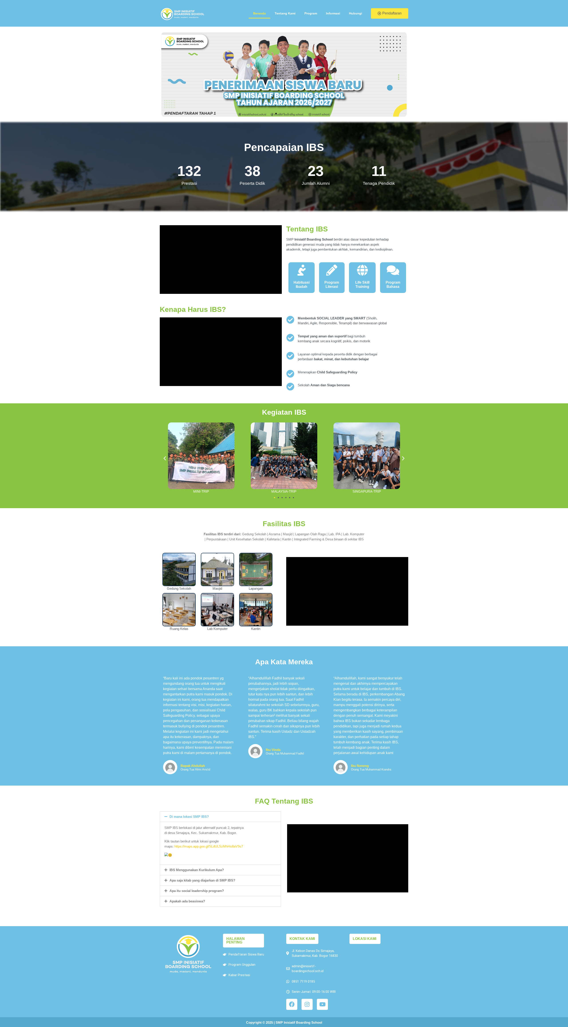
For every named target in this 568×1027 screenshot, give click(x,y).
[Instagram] (307, 1004)
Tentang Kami (285, 13)
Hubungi (355, 13)
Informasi (333, 13)
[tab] (220, 817)
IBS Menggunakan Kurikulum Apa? (197, 870)
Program (310, 13)
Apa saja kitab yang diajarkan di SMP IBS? (202, 880)
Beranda (259, 13)
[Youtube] (322, 1004)
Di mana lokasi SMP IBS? (189, 816)
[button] (389, 13)
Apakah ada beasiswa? (187, 901)
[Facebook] (291, 1004)
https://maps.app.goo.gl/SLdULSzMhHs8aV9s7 (208, 846)
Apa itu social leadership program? (197, 891)
